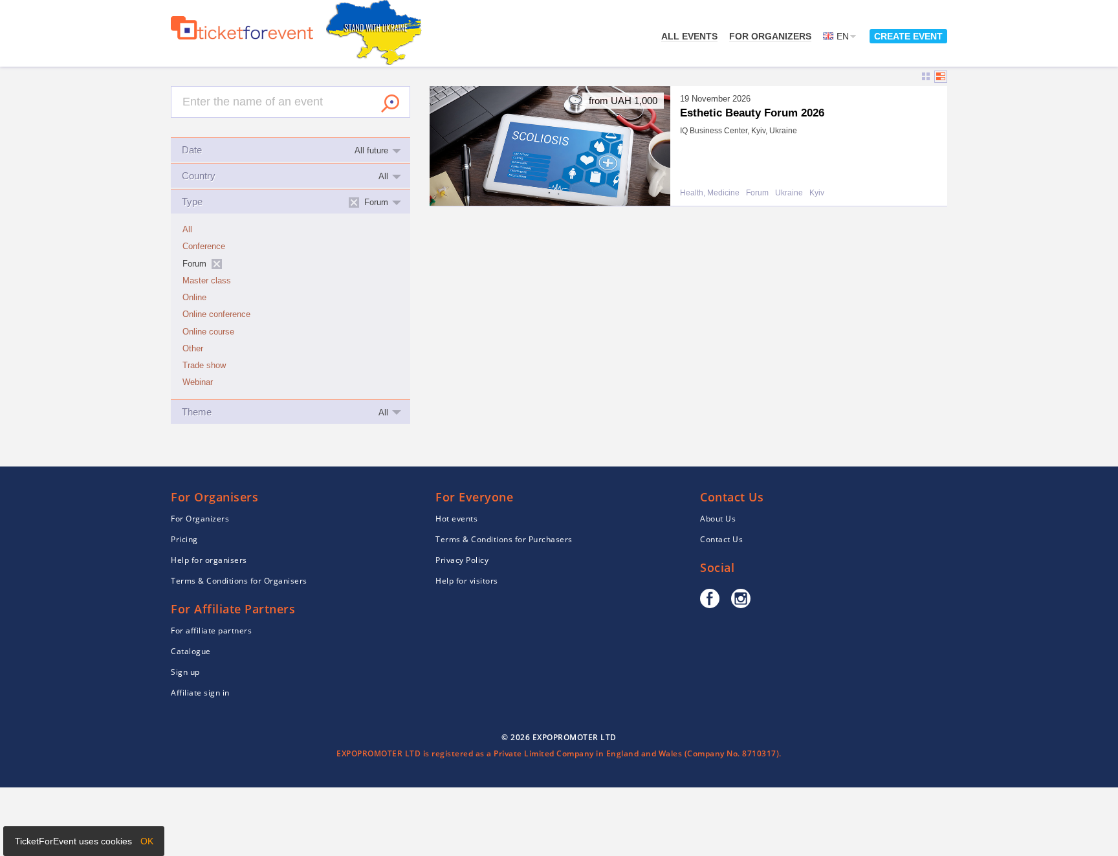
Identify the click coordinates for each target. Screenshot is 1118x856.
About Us (718, 518)
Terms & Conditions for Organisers (239, 580)
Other (192, 348)
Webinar (197, 382)
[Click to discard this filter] (217, 264)
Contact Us (721, 539)
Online (194, 297)
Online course (208, 331)
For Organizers (770, 36)
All (187, 229)
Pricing (184, 539)
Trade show (204, 365)
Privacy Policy (461, 559)
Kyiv (816, 193)
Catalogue (191, 651)
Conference (203, 246)
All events (689, 36)
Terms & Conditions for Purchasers (504, 539)
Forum (757, 193)
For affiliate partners (211, 630)
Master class (206, 280)
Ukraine (789, 193)
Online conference (216, 314)
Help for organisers (209, 559)
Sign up (185, 671)
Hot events (456, 518)
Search (390, 103)
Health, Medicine (710, 193)
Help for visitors (466, 580)
